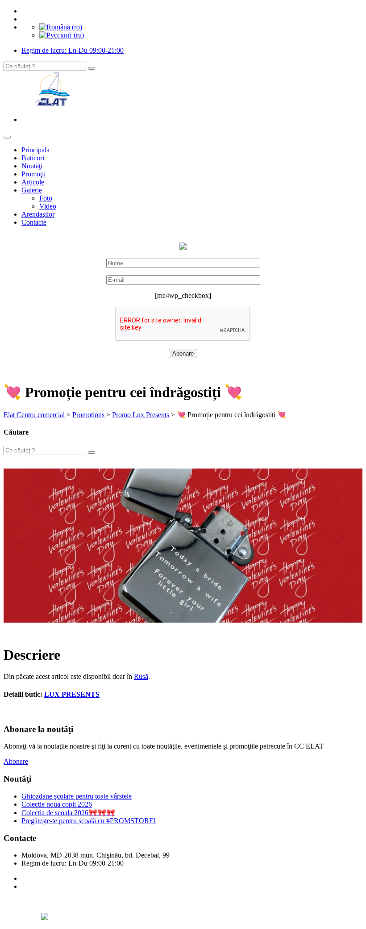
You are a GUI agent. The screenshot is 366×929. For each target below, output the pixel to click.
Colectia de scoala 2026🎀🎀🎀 (68, 812)
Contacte (33, 222)
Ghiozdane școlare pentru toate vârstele (76, 796)
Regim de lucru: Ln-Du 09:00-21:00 (72, 50)
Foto (45, 198)
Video (47, 206)
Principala (35, 150)
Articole (32, 182)
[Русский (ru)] (61, 35)
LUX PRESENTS (72, 694)
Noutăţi (31, 166)
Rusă (141, 676)
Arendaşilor (37, 214)
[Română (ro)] (60, 27)
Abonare (16, 761)
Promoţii (33, 174)
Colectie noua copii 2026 (56, 804)
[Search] (91, 68)
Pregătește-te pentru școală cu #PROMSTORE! (88, 820)
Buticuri (32, 158)
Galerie (31, 190)
